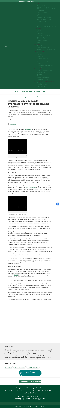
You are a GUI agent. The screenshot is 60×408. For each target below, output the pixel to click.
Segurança (40, 25)
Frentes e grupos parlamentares (46, 49)
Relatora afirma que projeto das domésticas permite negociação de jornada (28, 350)
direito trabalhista (20, 367)
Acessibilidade (22, 1)
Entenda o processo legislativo (45, 65)
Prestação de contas (42, 85)
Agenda (39, 30)
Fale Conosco (30, 1)
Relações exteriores (42, 21)
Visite (38, 42)
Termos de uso (28, 406)
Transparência (41, 83)
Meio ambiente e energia (44, 18)
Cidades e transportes (43, 7)
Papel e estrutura (42, 39)
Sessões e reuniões (42, 58)
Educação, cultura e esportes (45, 16)
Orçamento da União (42, 62)
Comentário (13, 124)
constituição (8, 367)
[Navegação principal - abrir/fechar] (6, 45)
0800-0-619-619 (31, 396)
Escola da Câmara (42, 37)
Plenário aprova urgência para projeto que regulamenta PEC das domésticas (28, 356)
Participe (39, 67)
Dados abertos (41, 86)
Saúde (38, 23)
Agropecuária (41, 5)
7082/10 (16, 275)
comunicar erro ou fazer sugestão (31, 381)
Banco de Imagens (42, 76)
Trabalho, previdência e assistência (46, 26)
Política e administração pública (45, 19)
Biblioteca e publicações (43, 35)
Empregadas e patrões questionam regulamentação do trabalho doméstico (28, 352)
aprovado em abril (31, 187)
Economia (39, 14)
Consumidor (40, 10)
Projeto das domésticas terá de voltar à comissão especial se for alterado (27, 358)
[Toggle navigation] (19, 45)
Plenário (39, 55)
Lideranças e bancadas (43, 47)
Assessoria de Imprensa (43, 77)
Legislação (40, 63)
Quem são (40, 46)
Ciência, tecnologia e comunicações (46, 9)
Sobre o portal (18, 406)
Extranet (43, 406)
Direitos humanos (42, 12)
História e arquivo (42, 40)
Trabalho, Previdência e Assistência (30, 97)
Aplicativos (36, 406)
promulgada (28, 129)
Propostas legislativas (43, 53)
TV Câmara (40, 74)
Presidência (40, 33)
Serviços (39, 32)
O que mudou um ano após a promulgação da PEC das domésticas (25, 354)
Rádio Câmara (41, 72)
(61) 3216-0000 (34, 398)
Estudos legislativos (42, 60)
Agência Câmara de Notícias (44, 70)
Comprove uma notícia (43, 79)
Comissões (40, 56)
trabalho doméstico (33, 367)
